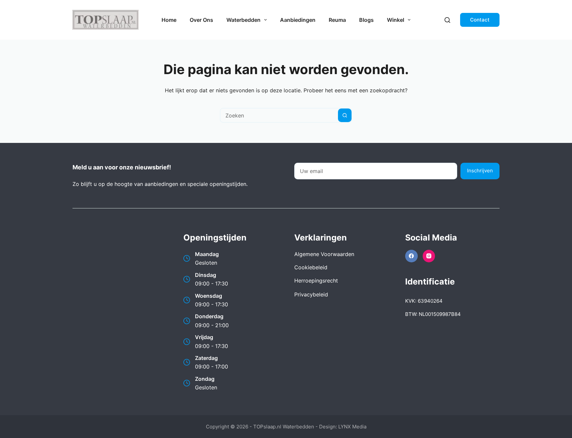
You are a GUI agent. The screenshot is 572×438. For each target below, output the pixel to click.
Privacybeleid (311, 294)
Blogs (366, 20)
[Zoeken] (447, 20)
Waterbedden (243, 20)
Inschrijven (480, 170)
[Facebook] (411, 256)
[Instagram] (429, 256)
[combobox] (279, 115)
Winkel (395, 20)
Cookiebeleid (310, 267)
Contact (480, 20)
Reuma (337, 20)
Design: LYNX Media (342, 426)
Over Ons (201, 20)
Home (169, 20)
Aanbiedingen (297, 20)
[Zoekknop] (345, 115)
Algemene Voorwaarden (324, 254)
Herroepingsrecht (316, 280)
